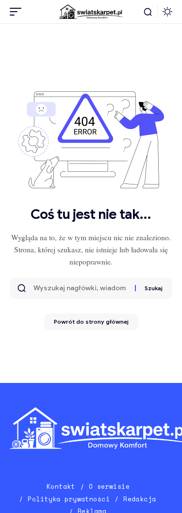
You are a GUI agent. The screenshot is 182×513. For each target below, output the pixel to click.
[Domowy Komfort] (91, 11)
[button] (18, 12)
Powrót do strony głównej (91, 321)
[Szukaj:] (80, 288)
